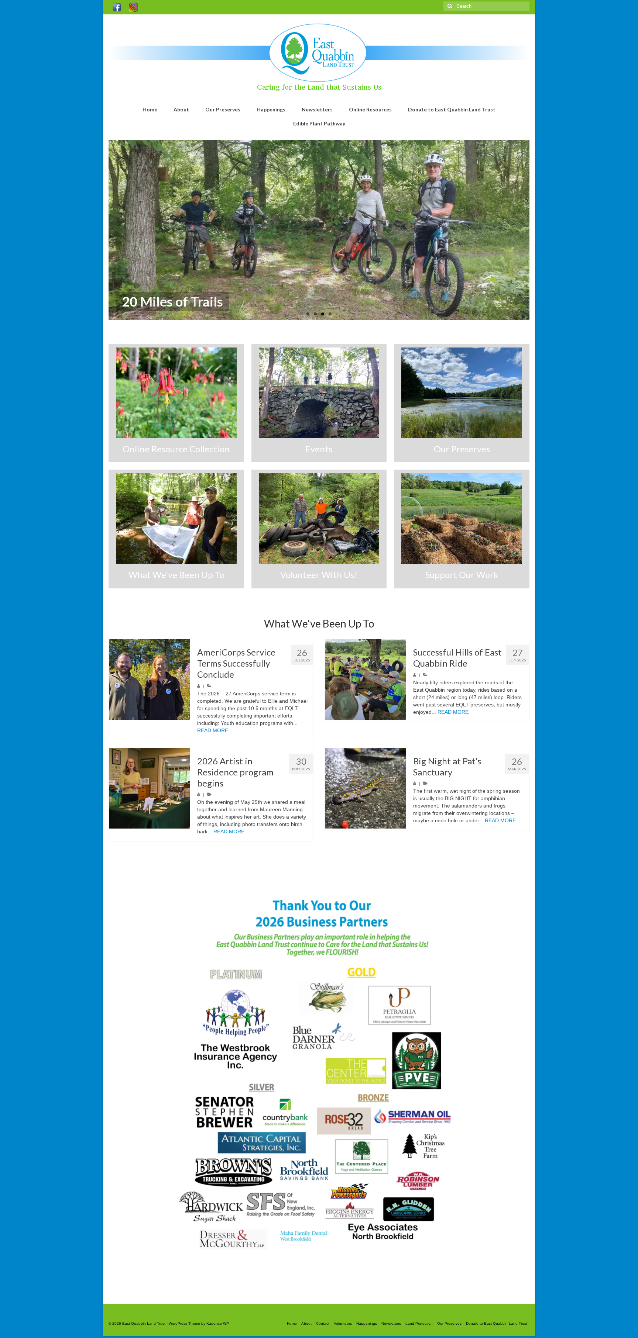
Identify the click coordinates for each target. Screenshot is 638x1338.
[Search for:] (486, 6)
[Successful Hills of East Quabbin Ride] (365, 679)
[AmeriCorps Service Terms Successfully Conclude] (149, 679)
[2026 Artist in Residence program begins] (149, 788)
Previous (102, 230)
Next (535, 230)
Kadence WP (217, 1323)
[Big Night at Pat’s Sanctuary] (365, 788)
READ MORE (212, 730)
